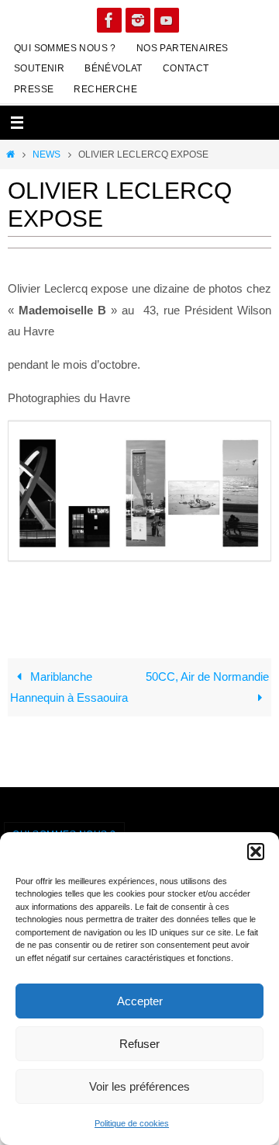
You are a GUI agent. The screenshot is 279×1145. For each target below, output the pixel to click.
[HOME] (10, 154)
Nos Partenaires (182, 48)
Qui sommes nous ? (65, 48)
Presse (33, 89)
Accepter (140, 1001)
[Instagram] (138, 20)
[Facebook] (109, 20)
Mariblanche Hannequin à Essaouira (69, 687)
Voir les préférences (139, 1086)
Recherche (105, 89)
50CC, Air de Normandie (207, 676)
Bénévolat (113, 68)
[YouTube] (166, 20)
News (46, 154)
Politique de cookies (132, 1123)
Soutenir (39, 68)
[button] (256, 851)
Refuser (139, 1043)
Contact (186, 68)
